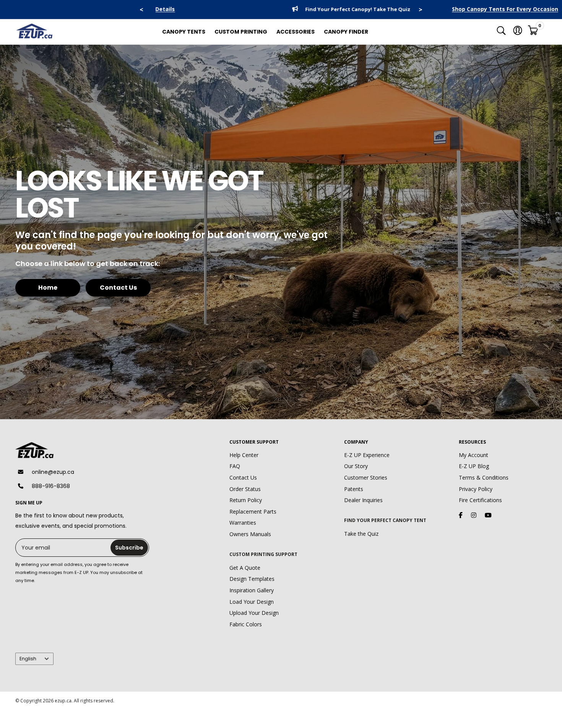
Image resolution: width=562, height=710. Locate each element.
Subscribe (129, 547)
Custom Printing (240, 32)
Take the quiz (342, 9)
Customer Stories (365, 477)
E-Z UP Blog (474, 466)
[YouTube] (488, 515)
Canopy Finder (346, 32)
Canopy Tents (183, 32)
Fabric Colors (245, 624)
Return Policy (245, 500)
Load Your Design (251, 601)
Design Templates (252, 578)
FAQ (234, 466)
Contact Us (118, 287)
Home (47, 287)
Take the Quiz (361, 533)
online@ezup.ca (53, 472)
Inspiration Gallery (251, 590)
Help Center (243, 455)
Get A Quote (244, 567)
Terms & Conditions (483, 477)
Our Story (356, 466)
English (27, 659)
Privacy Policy (475, 489)
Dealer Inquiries (363, 500)
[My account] (517, 32)
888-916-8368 (51, 486)
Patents (353, 489)
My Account (473, 455)
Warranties (242, 522)
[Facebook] (461, 515)
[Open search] (501, 32)
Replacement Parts (252, 511)
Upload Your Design (254, 612)
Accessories (295, 32)
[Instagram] (473, 515)
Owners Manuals (250, 534)
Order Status (245, 489)
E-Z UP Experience (367, 455)
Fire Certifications (480, 500)
